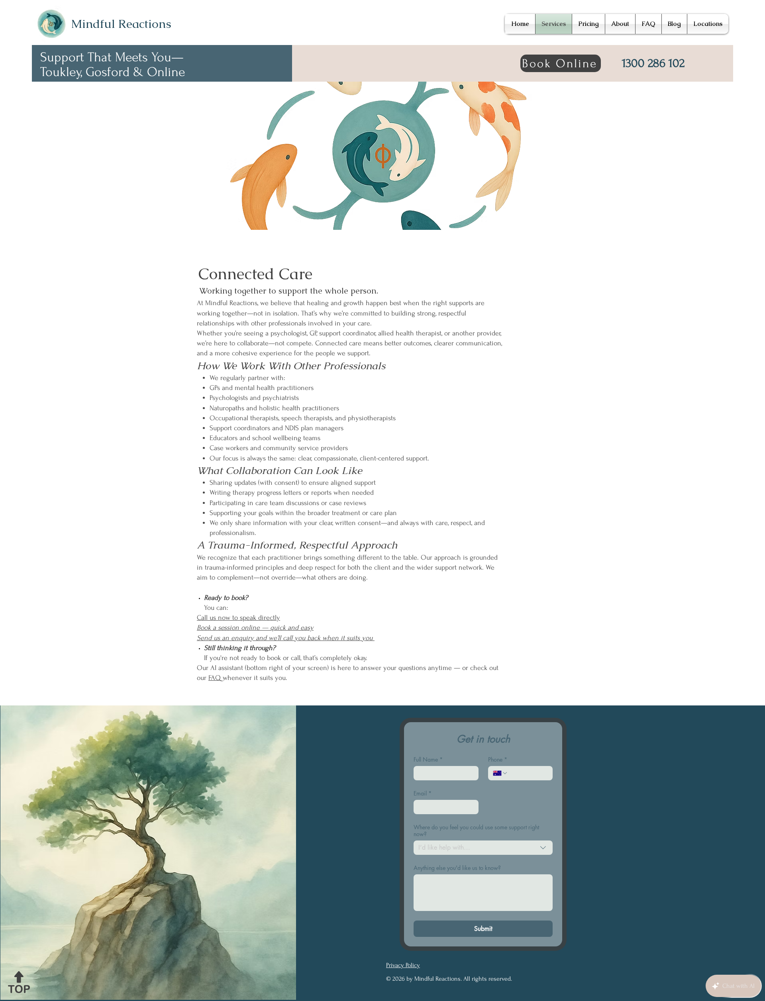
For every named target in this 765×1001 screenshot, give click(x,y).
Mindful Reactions (121, 23)
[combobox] (483, 847)
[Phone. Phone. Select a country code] (500, 773)
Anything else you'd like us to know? (457, 867)
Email (423, 793)
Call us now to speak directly (238, 617)
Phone (497, 759)
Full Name (428, 759)
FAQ (215, 678)
